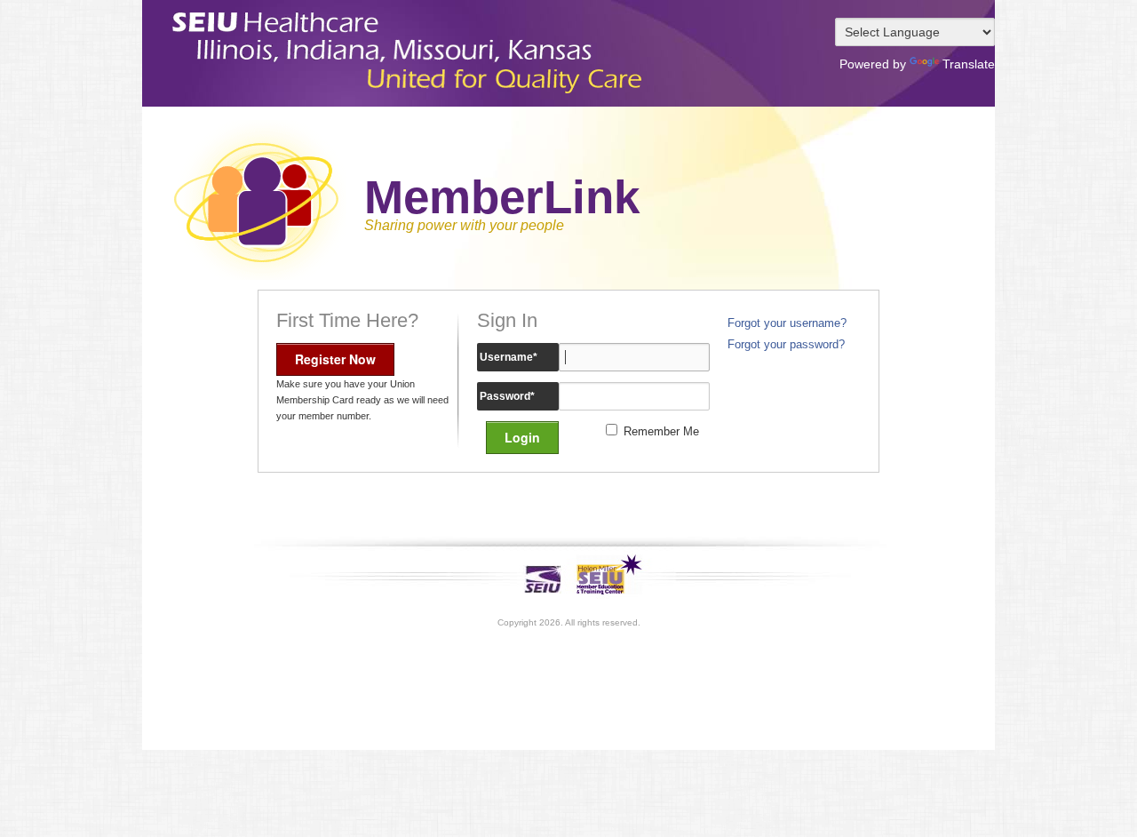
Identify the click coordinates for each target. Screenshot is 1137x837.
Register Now (335, 359)
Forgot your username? (787, 323)
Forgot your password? (786, 345)
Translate (968, 64)
